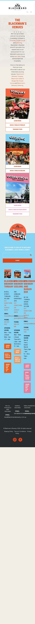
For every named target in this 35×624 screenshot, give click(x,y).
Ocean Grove (20, 40)
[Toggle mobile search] (27, 12)
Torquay (12, 40)
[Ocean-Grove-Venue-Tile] (17, 173)
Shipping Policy (8, 431)
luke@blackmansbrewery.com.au (15, 417)
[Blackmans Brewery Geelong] (17, 134)
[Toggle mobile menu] (31, 12)
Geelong (19, 43)
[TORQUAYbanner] (17, 89)
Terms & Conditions (20, 431)
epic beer (17, 56)
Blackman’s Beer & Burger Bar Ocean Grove (17, 81)
